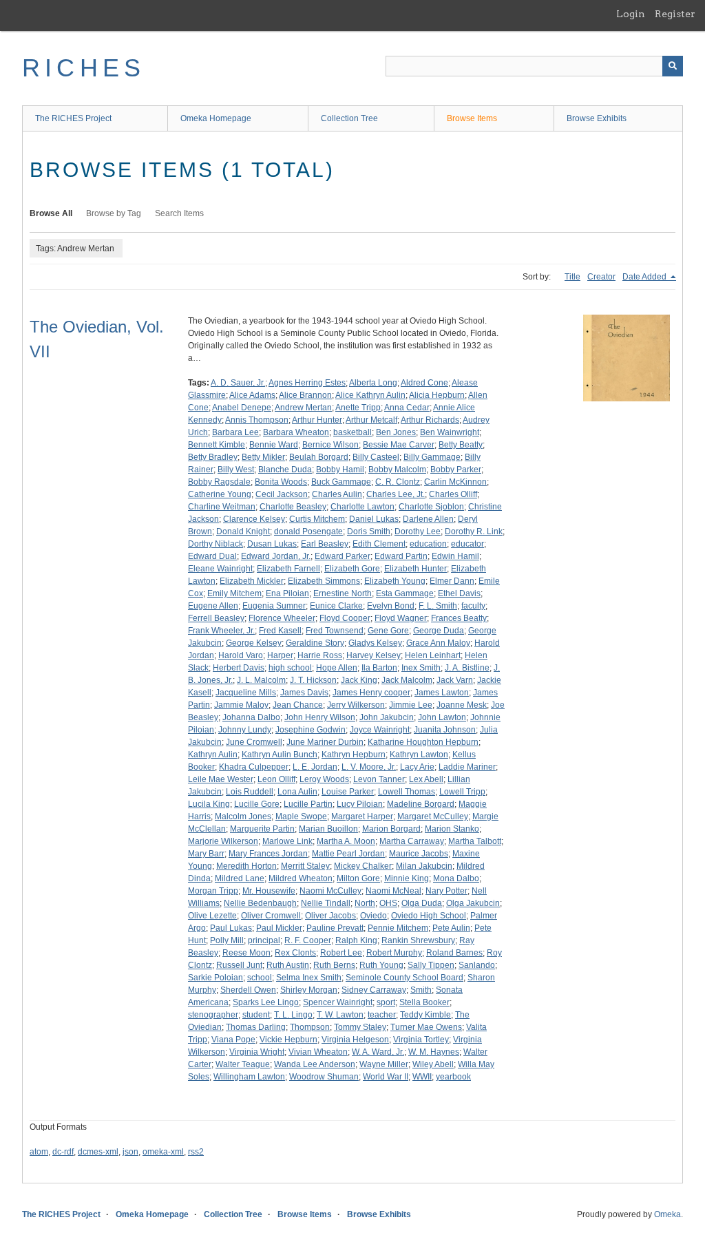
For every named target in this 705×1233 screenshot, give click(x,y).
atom (39, 1152)
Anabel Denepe (241, 407)
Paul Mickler (279, 928)
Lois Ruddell (249, 792)
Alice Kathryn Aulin (370, 395)
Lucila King (209, 804)
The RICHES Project (73, 118)
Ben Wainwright (449, 432)
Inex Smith (421, 668)
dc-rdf (63, 1152)
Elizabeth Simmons (324, 581)
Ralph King (356, 940)
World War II (385, 1077)
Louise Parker (348, 792)
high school (290, 668)
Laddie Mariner (467, 767)
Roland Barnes (454, 953)
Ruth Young (381, 965)
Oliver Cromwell (271, 915)
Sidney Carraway (373, 990)
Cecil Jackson (281, 494)
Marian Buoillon (328, 829)
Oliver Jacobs (330, 915)
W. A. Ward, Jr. (378, 1052)
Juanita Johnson (445, 730)
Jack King (359, 680)
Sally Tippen (431, 965)
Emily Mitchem (234, 593)
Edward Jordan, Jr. (276, 556)
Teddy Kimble (425, 1015)
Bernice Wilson (330, 445)
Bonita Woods (281, 482)
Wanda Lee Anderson (314, 1064)
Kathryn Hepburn (354, 754)
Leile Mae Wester (220, 779)
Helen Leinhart (433, 655)
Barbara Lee (235, 432)
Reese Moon (246, 953)
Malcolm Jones (243, 816)
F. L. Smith (438, 606)
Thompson (310, 1027)
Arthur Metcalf (371, 420)
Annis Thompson (256, 420)
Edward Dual (212, 556)
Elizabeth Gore (352, 568)
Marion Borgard (391, 829)
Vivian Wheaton (318, 1052)
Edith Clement (379, 544)
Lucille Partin (308, 804)
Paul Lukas (231, 928)
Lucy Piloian (360, 804)
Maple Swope (301, 816)
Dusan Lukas (272, 544)
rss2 (196, 1152)
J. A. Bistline (467, 668)
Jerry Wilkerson (356, 705)
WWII (422, 1077)
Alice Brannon (305, 395)
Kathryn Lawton (419, 754)
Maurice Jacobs (418, 853)
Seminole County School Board (404, 977)
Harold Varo (240, 655)
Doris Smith (368, 531)
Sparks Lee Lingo (266, 1002)
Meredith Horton (246, 866)
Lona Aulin (297, 792)
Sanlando (477, 965)
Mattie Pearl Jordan (348, 853)
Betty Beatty (461, 445)
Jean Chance (298, 705)
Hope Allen (336, 668)
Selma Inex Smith (308, 977)
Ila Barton (379, 668)
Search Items (179, 213)
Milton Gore (358, 878)
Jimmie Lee (410, 705)
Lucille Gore (257, 804)
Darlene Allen (428, 519)
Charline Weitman (221, 507)
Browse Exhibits (597, 118)
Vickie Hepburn (288, 1039)
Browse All (51, 213)
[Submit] (672, 66)
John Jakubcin (386, 717)
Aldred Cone (424, 383)
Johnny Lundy (244, 730)
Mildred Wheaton (301, 878)
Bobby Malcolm (397, 469)
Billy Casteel (375, 457)
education (428, 544)
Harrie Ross (319, 655)
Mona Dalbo (456, 878)
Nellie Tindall (325, 903)
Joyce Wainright (380, 730)
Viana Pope (233, 1039)
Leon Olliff (276, 779)
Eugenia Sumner (274, 606)
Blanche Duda (285, 469)
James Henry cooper (371, 692)
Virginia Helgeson (355, 1039)
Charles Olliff (453, 494)
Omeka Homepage (215, 118)
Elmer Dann (452, 581)
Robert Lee (341, 953)
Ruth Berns (334, 965)
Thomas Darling (256, 1027)
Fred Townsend (335, 630)
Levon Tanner (379, 779)
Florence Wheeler (282, 618)
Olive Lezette (212, 915)
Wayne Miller (383, 1064)
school (259, 977)
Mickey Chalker (363, 866)
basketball (352, 432)
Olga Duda (421, 903)
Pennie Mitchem (398, 928)
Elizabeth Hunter (415, 568)
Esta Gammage (405, 593)
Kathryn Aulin (213, 754)
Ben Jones (396, 432)
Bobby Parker (455, 469)
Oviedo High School (428, 915)
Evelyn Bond (390, 606)
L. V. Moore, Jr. (368, 767)
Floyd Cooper (344, 618)
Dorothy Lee (417, 531)
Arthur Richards (430, 420)
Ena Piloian (287, 593)
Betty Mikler (263, 457)
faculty (473, 606)
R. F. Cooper (307, 940)
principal (264, 940)
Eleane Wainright (220, 568)
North (365, 903)
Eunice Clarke (336, 606)
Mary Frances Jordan (268, 853)
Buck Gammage (341, 482)
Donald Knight (243, 531)
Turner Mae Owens (426, 1027)
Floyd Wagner (401, 618)
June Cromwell (254, 742)
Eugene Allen (213, 606)
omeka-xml (163, 1152)
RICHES (83, 68)
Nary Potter (446, 891)
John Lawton (442, 717)
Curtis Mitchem (317, 519)
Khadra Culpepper (253, 767)
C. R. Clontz (397, 482)
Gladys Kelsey (375, 643)
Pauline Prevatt (335, 928)
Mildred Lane (239, 878)
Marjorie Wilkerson (223, 841)
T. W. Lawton (340, 1015)
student (256, 1015)
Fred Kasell (280, 630)
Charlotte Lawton (362, 507)
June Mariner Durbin (325, 742)
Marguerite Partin (262, 829)
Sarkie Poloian (215, 977)
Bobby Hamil (340, 469)
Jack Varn (454, 680)
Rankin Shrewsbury (418, 940)
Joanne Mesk (461, 705)
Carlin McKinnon (455, 482)
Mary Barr (206, 853)
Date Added (645, 277)
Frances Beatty (459, 618)
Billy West (236, 469)
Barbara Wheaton (296, 432)
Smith (421, 990)
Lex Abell (426, 779)
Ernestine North (342, 593)
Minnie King (406, 878)
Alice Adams (252, 395)
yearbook (453, 1077)
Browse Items (472, 118)
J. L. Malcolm (261, 680)
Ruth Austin (287, 965)
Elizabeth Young (394, 581)
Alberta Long (373, 383)
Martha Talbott (474, 841)
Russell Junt (239, 965)
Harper (280, 655)
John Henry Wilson (319, 717)
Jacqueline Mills (245, 692)
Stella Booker (424, 1002)
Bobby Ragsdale (219, 482)
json (130, 1152)
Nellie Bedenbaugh (260, 903)
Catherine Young (219, 494)
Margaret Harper (362, 816)
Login (630, 13)
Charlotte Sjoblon (431, 507)
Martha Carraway (411, 841)
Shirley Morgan (308, 990)
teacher (382, 1015)
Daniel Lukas (374, 519)
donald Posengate (308, 531)
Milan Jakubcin (424, 866)
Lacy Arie (417, 767)
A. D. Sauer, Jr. (238, 383)
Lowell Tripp (462, 792)
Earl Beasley (324, 544)
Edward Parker (342, 556)
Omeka (667, 1214)
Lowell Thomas (406, 792)
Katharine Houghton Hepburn (423, 742)
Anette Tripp (358, 407)
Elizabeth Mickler (252, 581)
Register (675, 13)
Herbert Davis (238, 668)
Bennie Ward (273, 445)
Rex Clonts (295, 953)
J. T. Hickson (313, 680)
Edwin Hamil (455, 556)
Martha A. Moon (346, 841)
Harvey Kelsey (373, 655)
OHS (388, 903)
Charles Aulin (337, 494)
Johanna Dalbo (251, 717)
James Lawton (441, 692)
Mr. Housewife (268, 891)
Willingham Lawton (249, 1077)
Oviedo (373, 915)
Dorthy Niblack (215, 544)
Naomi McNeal (393, 891)
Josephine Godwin (310, 730)
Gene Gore (388, 630)
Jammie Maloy (241, 705)
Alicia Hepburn (437, 395)
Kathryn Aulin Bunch (279, 754)
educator (467, 544)
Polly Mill (227, 940)
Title (572, 277)
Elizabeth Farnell (288, 568)
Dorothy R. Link (474, 531)
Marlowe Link (287, 841)
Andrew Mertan (303, 407)
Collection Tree (349, 118)
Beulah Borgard (318, 457)
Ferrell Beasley (216, 618)
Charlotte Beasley (293, 507)
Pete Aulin (451, 928)
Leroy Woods (324, 779)
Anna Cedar (407, 407)
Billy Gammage (432, 457)
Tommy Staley (360, 1027)
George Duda (438, 630)
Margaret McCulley (432, 816)
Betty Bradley (213, 457)
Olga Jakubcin (473, 903)
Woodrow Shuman (324, 1077)
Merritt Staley (305, 866)
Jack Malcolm (406, 680)
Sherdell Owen (248, 990)
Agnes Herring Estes (307, 383)
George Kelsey (254, 643)
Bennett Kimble (216, 445)
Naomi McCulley (330, 891)
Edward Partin (401, 556)
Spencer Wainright (337, 1002)
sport (386, 1002)
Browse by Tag (113, 213)
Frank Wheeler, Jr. (221, 630)
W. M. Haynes (433, 1052)
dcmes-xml (98, 1152)
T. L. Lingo (293, 1015)
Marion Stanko (452, 829)
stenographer (213, 1015)
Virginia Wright (256, 1052)
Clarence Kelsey (254, 519)
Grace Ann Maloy (438, 643)
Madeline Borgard (420, 804)
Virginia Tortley (421, 1039)
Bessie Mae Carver (398, 445)
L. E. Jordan (315, 767)
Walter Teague (242, 1064)
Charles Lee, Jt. (395, 494)
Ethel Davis (459, 593)
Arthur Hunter (317, 420)
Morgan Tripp (213, 891)
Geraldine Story (315, 643)
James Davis (304, 692)
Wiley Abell (433, 1064)
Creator (601, 277)
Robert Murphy (394, 953)
